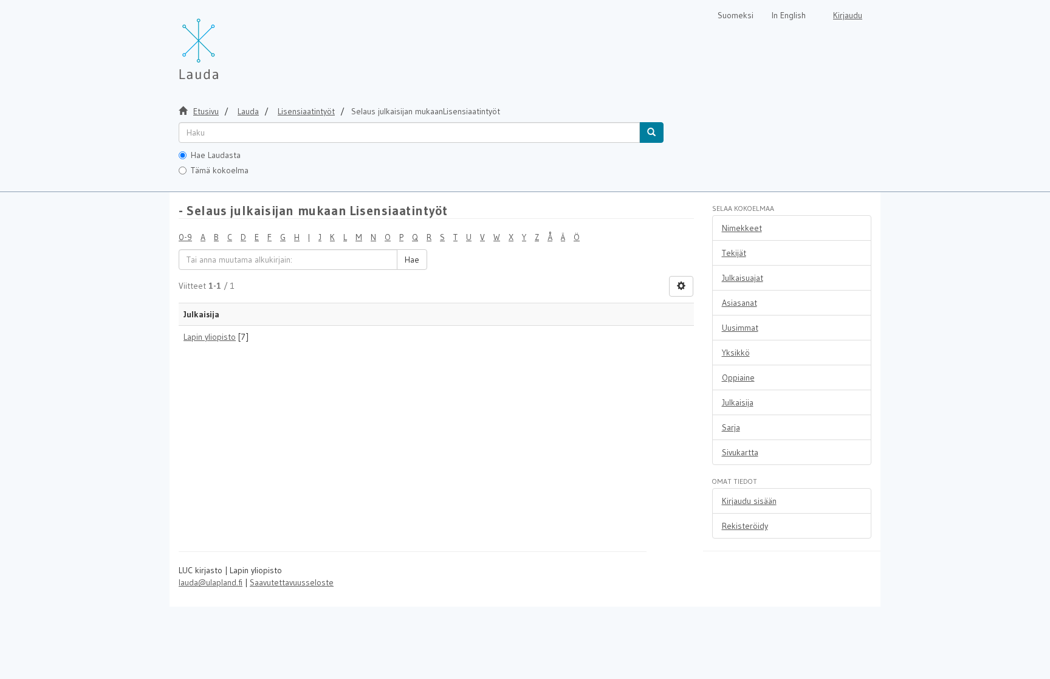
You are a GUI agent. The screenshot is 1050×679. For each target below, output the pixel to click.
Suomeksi (735, 15)
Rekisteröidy (745, 525)
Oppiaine (738, 377)
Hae (412, 259)
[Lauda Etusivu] (224, 42)
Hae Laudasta (216, 155)
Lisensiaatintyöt (306, 111)
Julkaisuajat (742, 277)
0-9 (185, 237)
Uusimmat (740, 327)
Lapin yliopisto (210, 336)
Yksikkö (736, 352)
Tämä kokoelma (220, 170)
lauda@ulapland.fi (210, 582)
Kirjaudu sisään (749, 500)
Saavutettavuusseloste (292, 582)
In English (789, 15)
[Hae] (651, 132)
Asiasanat (739, 302)
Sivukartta (740, 452)
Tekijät (734, 252)
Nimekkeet (742, 227)
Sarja (731, 427)
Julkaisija (737, 402)
